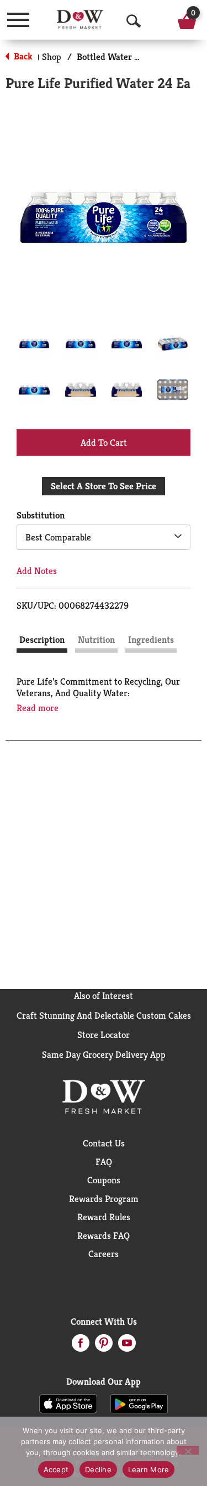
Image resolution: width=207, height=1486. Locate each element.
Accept (56, 1469)
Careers (103, 1254)
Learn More (148, 1469)
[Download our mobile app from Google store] (139, 1403)
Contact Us (104, 1143)
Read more (38, 708)
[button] (34, 343)
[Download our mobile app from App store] (68, 1403)
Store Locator (103, 1035)
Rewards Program (104, 1199)
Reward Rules (103, 1217)
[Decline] (188, 1450)
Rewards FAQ (103, 1236)
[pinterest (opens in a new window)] (104, 1346)
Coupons (103, 1180)
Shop (51, 57)
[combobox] (103, 537)
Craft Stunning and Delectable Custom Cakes (104, 1015)
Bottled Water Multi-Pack (128, 57)
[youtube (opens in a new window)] (127, 1346)
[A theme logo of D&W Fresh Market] (80, 19)
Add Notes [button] (37, 571)
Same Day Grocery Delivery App (104, 1054)
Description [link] (42, 639)
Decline (98, 1469)
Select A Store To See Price (103, 486)
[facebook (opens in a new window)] (80, 1346)
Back (22, 56)
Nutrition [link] (96, 639)
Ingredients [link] (151, 639)
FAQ (103, 1162)
